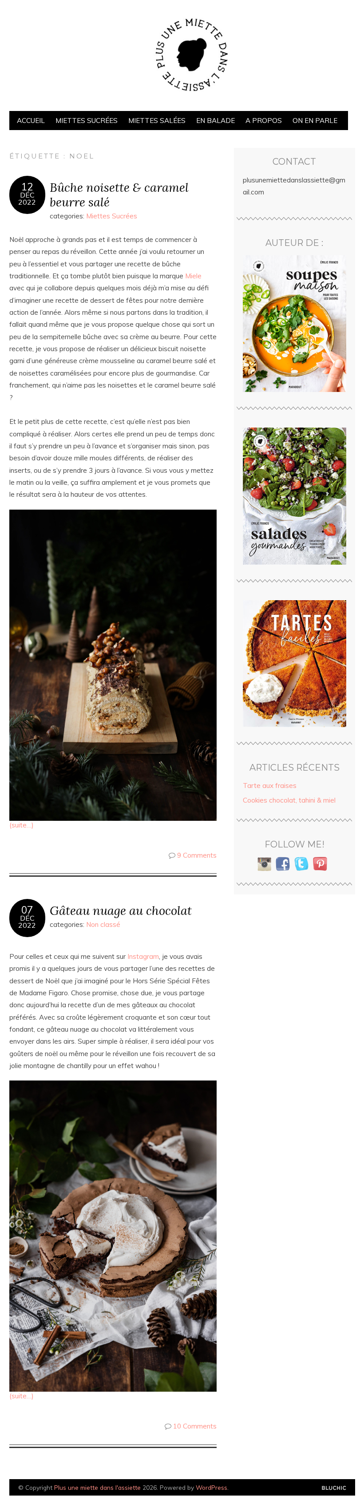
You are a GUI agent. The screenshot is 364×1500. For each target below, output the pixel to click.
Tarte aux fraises (270, 785)
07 (27, 910)
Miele (193, 276)
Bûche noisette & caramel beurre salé (119, 194)
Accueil (31, 120)
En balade (215, 120)
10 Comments (195, 1426)
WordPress (211, 1487)
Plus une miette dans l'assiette (97, 1487)
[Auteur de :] (294, 323)
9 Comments (197, 855)
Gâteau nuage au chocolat (121, 910)
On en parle (315, 120)
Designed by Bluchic (334, 1488)
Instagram (143, 956)
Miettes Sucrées (86, 120)
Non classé (103, 924)
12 (27, 187)
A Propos (263, 120)
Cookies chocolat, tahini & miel (289, 800)
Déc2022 (27, 198)
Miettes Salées (157, 120)
